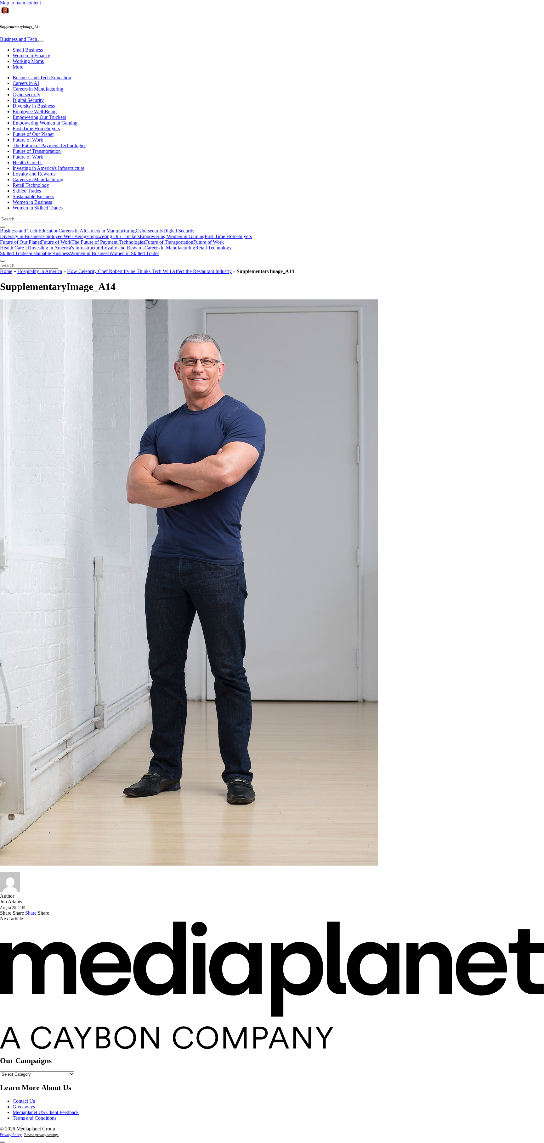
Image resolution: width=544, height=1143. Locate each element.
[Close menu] (2, 261)
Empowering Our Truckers (39, 117)
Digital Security (28, 100)
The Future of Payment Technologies (49, 145)
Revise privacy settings (41, 1135)
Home (6, 271)
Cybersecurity (26, 94)
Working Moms (28, 61)
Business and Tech (19, 39)
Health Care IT (27, 162)
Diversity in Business (34, 106)
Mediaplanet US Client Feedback (46, 1112)
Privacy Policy (11, 1135)
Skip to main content (20, 2)
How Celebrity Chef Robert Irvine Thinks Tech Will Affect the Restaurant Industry (149, 271)
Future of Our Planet (33, 134)
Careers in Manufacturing (38, 89)
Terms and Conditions (34, 1118)
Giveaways (24, 1106)
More (18, 67)
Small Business (28, 50)
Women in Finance (31, 55)
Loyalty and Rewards (34, 173)
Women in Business (32, 202)
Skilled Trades (27, 190)
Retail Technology (31, 185)
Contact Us (24, 1101)
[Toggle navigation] (40, 41)
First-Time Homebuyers (36, 128)
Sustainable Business (33, 196)
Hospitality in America (39, 271)
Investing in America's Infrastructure (48, 168)
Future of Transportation (37, 151)
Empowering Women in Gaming (45, 122)
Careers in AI (26, 83)
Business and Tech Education (42, 77)
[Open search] (2, 227)
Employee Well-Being (35, 111)
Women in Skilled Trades (38, 207)
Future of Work (28, 139)
